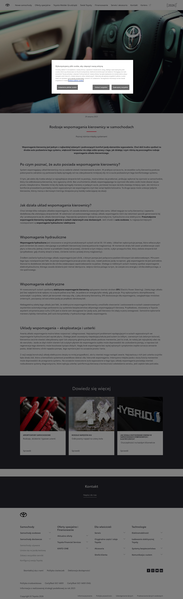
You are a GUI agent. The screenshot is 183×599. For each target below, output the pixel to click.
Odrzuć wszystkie (101, 87)
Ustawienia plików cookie (67, 87)
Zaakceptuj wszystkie (120, 87)
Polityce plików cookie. (75, 80)
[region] (92, 77)
